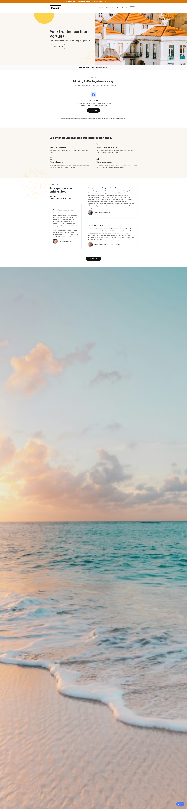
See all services (93, 258)
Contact (124, 8)
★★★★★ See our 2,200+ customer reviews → (61, 197)
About (118, 8)
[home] (55, 7)
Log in (132, 8)
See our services (58, 46)
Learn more (93, 110)
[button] (101, 8)
